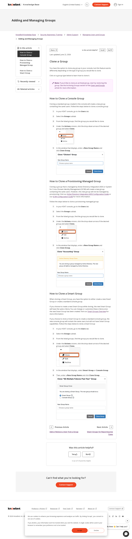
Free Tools (68, 509)
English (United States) (71, 5)
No (109, 50)
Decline (96, 530)
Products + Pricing (39, 509)
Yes (101, 50)
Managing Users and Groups (94, 35)
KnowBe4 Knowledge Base (26, 35)
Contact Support (101, 4)
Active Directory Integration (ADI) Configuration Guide (88, 194)
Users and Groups (98, 85)
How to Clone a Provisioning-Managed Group (26, 62)
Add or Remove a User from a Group (64, 432)
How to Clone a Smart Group (26, 71)
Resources (55, 509)
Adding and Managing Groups (30, 39)
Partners (80, 509)
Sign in (120, 5)
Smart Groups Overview (97, 311)
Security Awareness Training (51, 35)
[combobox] (87, 4)
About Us (92, 509)
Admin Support (72, 35)
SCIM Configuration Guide (63, 197)
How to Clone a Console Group (26, 53)
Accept (79, 530)
